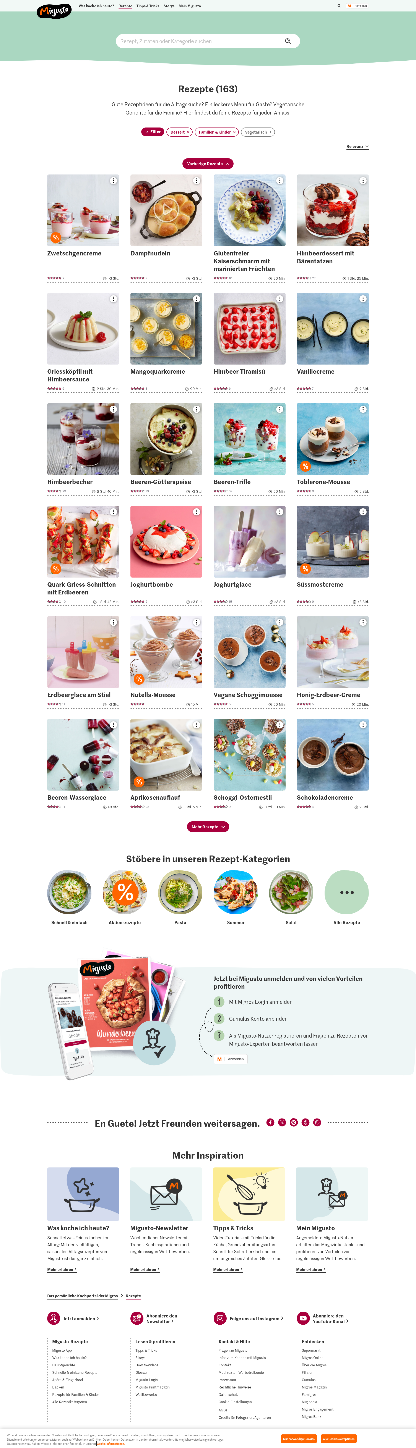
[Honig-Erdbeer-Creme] (333, 663)
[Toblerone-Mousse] (333, 450)
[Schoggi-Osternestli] (250, 766)
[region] (208, 1438)
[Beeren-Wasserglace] (83, 766)
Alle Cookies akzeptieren (338, 1439)
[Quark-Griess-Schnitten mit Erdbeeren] (83, 557)
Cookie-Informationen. (111, 1444)
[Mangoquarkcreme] (166, 344)
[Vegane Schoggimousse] (250, 663)
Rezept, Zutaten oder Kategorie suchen (208, 41)
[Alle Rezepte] (347, 898)
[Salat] (291, 898)
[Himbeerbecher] (83, 450)
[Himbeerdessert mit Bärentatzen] (333, 229)
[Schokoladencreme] (333, 766)
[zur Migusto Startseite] (54, 7)
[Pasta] (180, 898)
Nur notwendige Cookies (299, 1439)
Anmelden (361, 5)
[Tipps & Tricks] (249, 1220)
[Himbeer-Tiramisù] (250, 344)
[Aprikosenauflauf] (166, 766)
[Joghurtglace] (250, 557)
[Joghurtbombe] (166, 557)
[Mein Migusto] (332, 1220)
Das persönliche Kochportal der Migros (82, 1296)
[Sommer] (236, 898)
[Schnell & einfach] (69, 898)
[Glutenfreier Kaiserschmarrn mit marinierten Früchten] (250, 229)
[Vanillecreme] (333, 344)
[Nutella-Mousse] (166, 663)
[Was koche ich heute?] (83, 1220)
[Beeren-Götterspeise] (166, 450)
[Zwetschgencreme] (83, 229)
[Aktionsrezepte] (125, 898)
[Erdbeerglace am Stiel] (83, 663)
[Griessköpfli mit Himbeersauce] (83, 344)
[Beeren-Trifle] (250, 450)
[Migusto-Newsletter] (166, 1220)
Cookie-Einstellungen (235, 1402)
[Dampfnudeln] (166, 229)
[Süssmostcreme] (333, 557)
